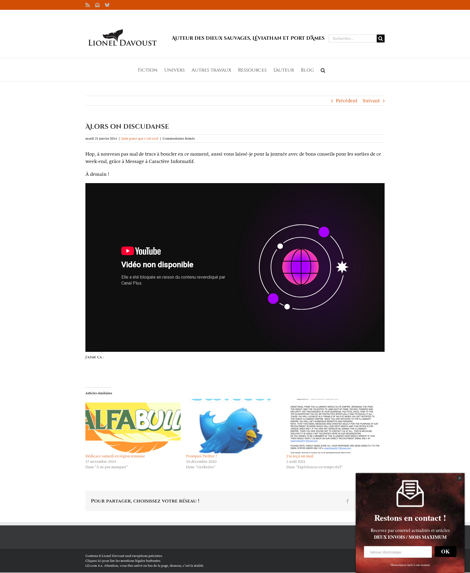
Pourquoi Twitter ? (201, 456)
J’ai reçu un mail (299, 456)
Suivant (371, 100)
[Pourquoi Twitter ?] (233, 426)
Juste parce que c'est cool (139, 138)
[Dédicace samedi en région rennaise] (133, 426)
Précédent (346, 100)
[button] (323, 69)
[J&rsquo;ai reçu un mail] (334, 426)
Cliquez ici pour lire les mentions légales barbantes (122, 561)
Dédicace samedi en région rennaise (115, 456)
